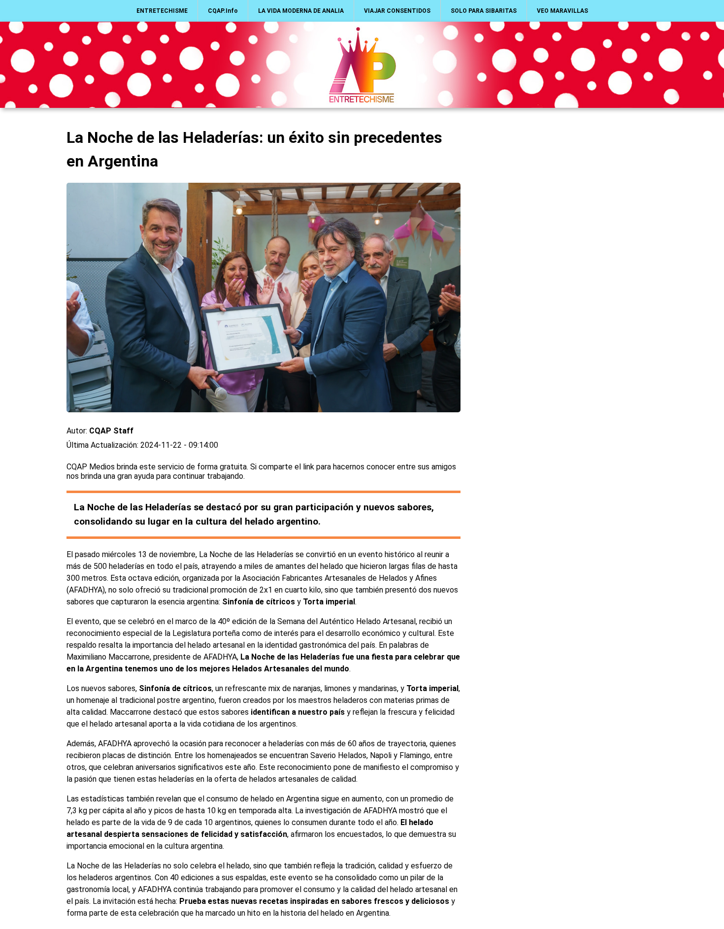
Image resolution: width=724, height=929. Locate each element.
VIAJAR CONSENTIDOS (397, 10)
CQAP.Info (223, 10)
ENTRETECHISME (162, 10)
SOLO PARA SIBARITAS (484, 10)
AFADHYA (85, 590)
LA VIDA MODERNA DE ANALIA (301, 10)
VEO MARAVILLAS (562, 10)
